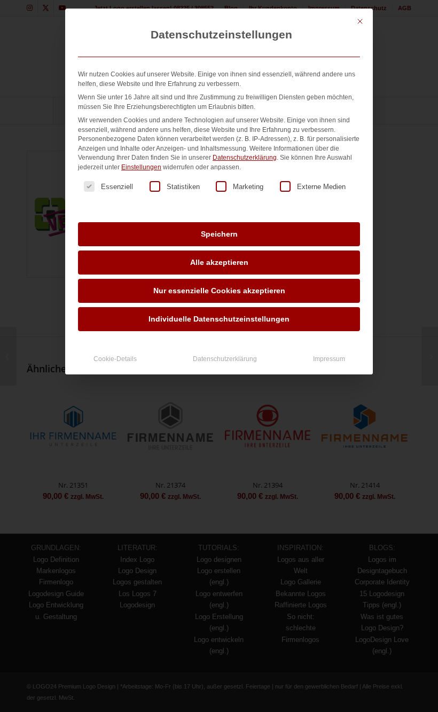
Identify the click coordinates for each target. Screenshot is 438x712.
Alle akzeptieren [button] (219, 262)
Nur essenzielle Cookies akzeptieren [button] (219, 290)
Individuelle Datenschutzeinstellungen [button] (219, 319)
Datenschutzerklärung (245, 157)
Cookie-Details (115, 359)
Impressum (329, 359)
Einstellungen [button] (141, 167)
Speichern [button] (219, 234)
